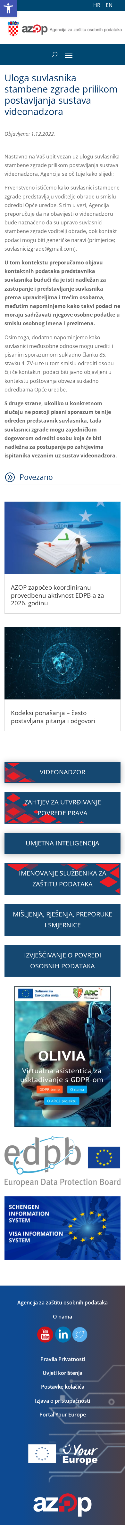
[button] (8, 8)
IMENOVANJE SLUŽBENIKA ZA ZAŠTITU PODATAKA (62, 878)
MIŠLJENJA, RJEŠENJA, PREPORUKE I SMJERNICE (62, 919)
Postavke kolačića (62, 1386)
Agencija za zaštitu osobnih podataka (62, 1302)
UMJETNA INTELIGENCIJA (62, 843)
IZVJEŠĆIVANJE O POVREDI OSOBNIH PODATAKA (62, 960)
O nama (62, 1316)
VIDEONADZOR (62, 772)
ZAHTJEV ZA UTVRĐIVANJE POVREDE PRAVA (62, 807)
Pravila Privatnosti (62, 1359)
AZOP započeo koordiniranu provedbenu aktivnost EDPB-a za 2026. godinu (57, 595)
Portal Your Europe (62, 1414)
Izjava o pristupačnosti (62, 1400)
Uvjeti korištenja (62, 1372)
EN (109, 5)
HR (96, 5)
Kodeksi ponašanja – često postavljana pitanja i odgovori (53, 717)
